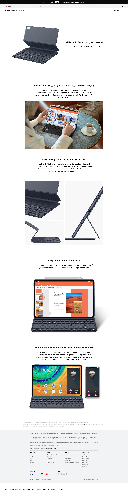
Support (97, 6)
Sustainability (85, 456)
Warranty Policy (67, 460)
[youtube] (64, 474)
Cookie (50, 479)
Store (14, 6)
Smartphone (19, 6)
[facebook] (58, 474)
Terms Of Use (36, 479)
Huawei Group (85, 462)
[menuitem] (14, 6)
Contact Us (84, 466)
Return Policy (49, 458)
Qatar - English (88, 479)
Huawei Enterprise (85, 458)
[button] (115, 6)
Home (31, 448)
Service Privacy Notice (69, 456)
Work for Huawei (85, 464)
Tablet (31, 6)
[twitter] (61, 474)
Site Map (31, 479)
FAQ (48, 460)
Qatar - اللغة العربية (95, 479)
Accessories (36, 448)
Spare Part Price (68, 458)
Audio (36, 6)
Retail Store (103, 6)
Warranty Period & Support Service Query (72, 462)
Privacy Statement (44, 479)
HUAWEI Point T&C (50, 462)
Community (110, 6)
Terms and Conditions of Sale (52, 454)
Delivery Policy (49, 456)
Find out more (60, 489)
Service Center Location (69, 454)
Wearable (26, 6)
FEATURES (116, 10)
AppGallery (41, 6)
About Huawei (85, 454)
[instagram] (66, 474)
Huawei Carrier (85, 460)
